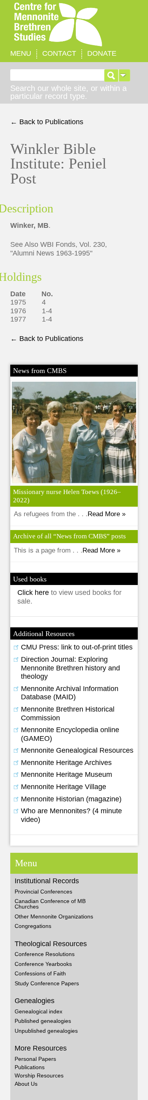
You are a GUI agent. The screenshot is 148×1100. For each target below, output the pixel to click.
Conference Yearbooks (43, 964)
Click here (34, 592)
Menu (20, 53)
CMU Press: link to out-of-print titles (77, 647)
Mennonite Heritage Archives (66, 763)
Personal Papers (35, 1059)
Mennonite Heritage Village (63, 787)
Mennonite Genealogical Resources (77, 750)
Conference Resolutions (45, 954)
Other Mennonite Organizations (54, 916)
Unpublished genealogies (46, 1031)
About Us (26, 1084)
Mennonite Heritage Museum (66, 774)
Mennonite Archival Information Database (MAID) (69, 693)
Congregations (33, 926)
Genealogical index (38, 1011)
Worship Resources (39, 1075)
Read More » (107, 514)
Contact (59, 53)
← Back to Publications (46, 122)
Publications (30, 1067)
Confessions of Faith (40, 973)
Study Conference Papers (47, 983)
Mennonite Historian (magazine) (71, 799)
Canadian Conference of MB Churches (50, 903)
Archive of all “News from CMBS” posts (69, 536)
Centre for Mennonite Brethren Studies (73, 24)
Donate (101, 53)
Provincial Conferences (43, 891)
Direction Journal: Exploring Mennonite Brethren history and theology (70, 667)
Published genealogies (43, 1021)
